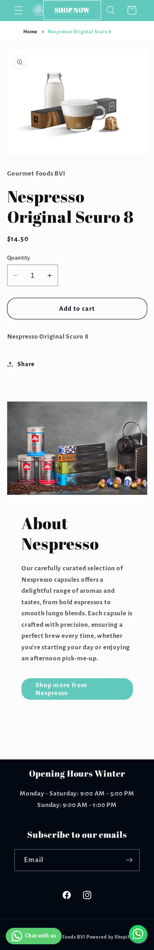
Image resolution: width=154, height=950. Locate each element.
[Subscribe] (129, 860)
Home (30, 31)
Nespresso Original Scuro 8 (79, 31)
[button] (18, 10)
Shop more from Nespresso (61, 689)
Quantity (18, 258)
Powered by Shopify (109, 937)
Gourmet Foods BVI (63, 937)
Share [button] (26, 364)
